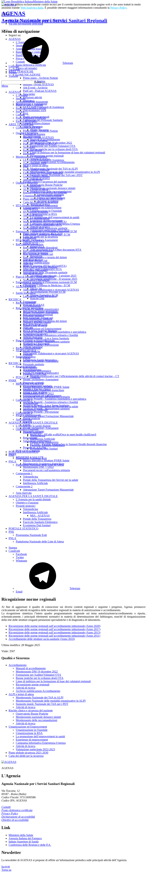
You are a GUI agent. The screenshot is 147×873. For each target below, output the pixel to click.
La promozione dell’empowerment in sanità (40, 736)
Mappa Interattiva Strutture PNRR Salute (46, 387)
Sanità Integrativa (25, 292)
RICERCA (15, 299)
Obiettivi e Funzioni (27, 429)
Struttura (20, 98)
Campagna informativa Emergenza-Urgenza (41, 742)
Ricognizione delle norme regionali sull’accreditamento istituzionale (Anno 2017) (54, 629)
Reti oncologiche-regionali (38, 250)
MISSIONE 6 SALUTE (30, 383)
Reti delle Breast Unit (35, 260)
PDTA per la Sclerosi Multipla (40, 267)
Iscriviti (5, 866)
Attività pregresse (33, 179)
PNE (26, 166)
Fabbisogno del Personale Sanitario (43, 173)
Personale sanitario (33, 315)
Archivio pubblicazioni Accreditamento (38, 691)
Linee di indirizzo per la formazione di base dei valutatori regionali (53, 681)
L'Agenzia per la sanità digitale (33, 425)
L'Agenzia (22, 95)
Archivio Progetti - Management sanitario (46, 341)
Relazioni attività (32, 150)
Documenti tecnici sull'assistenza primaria (46, 396)
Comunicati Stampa (34, 134)
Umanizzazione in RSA (29, 733)
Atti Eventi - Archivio (35, 140)
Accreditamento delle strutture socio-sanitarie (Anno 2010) (42, 638)
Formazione (29, 237)
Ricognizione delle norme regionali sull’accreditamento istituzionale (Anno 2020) (54, 626)
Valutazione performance (37, 370)
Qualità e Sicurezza (27, 182)
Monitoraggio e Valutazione (31, 156)
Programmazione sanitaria (37, 318)
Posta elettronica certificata (31, 117)
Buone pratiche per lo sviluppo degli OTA (39, 678)
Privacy (20, 111)
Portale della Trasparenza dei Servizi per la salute (50, 406)
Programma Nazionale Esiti (31, 458)
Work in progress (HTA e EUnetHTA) (45, 221)
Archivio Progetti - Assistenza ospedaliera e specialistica (54, 331)
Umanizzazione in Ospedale (32, 729)
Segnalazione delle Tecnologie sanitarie (45, 228)
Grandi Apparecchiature (36, 176)
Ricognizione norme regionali (32, 684)
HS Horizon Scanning (35, 211)
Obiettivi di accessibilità (15, 819)
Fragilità (27, 354)
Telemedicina (30, 403)
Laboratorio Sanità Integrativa (40, 296)
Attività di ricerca (32, 215)
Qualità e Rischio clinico (37, 322)
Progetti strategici (32, 432)
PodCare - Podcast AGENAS (39, 143)
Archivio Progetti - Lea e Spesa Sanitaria (46, 338)
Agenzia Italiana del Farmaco (25, 838)
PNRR (12, 380)
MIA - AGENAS (40, 515)
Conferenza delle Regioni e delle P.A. (30, 844)
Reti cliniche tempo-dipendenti (40, 247)
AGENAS (54, 16)
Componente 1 (24, 399)
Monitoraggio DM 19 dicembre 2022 (37, 671)
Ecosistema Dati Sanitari (44, 448)
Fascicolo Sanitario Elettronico (47, 445)
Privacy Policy (118, 7)
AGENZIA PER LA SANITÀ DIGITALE (33, 422)
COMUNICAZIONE (28, 127)
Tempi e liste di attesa (35, 325)
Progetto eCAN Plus (34, 374)
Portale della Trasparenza (44, 442)
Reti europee (30, 367)
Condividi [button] (14, 550)
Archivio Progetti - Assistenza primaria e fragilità (50, 335)
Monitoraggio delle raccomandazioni (36, 720)
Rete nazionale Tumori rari (38, 254)
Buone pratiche (31, 351)
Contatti (20, 114)
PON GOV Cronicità (28, 377)
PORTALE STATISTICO (23, 451)
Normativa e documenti (36, 280)
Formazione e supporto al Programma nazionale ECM (46, 231)
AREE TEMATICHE (21, 124)
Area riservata (24, 419)
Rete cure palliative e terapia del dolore (45, 257)
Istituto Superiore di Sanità (24, 841)
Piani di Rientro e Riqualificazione (35, 276)
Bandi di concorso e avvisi (31, 108)
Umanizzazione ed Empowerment (42, 195)
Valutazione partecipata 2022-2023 (35, 749)
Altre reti (28, 263)
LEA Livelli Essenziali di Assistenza (43, 160)
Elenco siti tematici (26, 121)
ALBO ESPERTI (26, 286)
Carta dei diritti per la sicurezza (40, 202)
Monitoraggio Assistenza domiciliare (43, 390)
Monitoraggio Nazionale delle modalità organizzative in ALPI (51, 700)
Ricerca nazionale (26, 302)
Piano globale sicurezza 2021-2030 (43, 198)
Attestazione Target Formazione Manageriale (48, 416)
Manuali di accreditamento (31, 668)
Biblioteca (28, 153)
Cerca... (39, 82)
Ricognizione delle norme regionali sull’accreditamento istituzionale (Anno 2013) (54, 632)
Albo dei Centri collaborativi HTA (42, 224)
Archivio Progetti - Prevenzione (41, 344)
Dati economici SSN (34, 163)
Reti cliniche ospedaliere (29, 244)
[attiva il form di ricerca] (2, 30)
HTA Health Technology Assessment (37, 205)
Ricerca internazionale (28, 348)
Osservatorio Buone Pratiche (32, 713)
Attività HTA (30, 208)
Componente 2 (24, 412)
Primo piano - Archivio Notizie (40, 130)
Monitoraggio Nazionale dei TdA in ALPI (39, 697)
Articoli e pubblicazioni (36, 218)
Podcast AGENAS (33, 241)
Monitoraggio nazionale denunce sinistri (38, 716)
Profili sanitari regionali (36, 169)
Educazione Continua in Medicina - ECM (46, 234)
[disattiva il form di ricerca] (6, 30)
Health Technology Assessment (40, 312)
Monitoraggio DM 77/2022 (38, 393)
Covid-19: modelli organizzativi (41, 309)
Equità (26, 357)
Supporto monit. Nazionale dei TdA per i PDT (42, 703)
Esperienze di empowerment (32, 739)
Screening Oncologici (35, 270)
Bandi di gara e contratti (29, 104)
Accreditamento (32, 185)
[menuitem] (81, 554)
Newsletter (29, 147)
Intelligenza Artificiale (35, 409)
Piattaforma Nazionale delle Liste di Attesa (40, 464)
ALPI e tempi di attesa (35, 189)
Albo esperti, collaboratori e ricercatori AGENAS (51, 289)
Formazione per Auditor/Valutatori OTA (38, 674)
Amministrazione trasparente (32, 101)
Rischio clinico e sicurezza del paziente (45, 192)
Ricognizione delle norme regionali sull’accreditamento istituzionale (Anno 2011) (54, 635)
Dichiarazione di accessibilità (18, 816)
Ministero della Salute (45, 1)
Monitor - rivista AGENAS (38, 137)
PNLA (12, 461)
